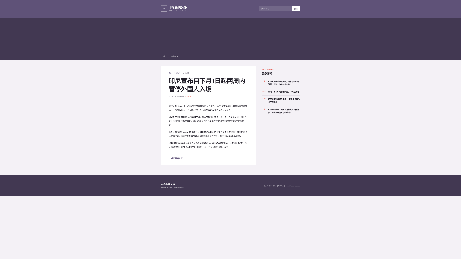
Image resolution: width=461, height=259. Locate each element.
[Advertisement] (230, 35)
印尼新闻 (177, 73)
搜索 (296, 8)
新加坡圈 (174, 56)
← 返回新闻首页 (176, 158)
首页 (165, 56)
